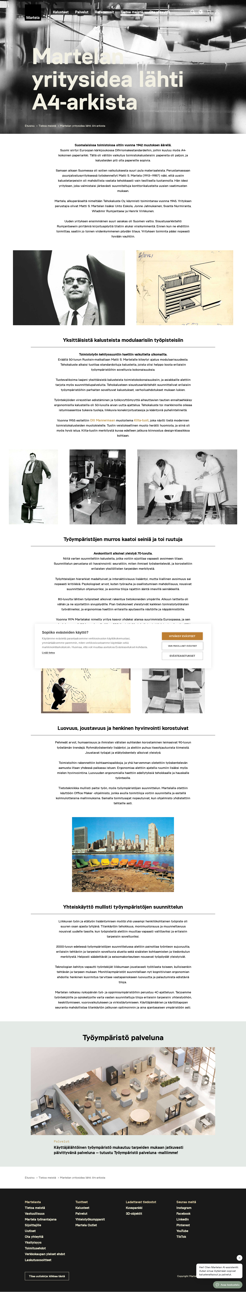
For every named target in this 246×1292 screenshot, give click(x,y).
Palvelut (81, 1213)
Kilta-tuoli (141, 420)
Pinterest (183, 1225)
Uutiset (30, 1231)
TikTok (181, 1237)
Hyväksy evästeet (182, 636)
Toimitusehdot (35, 1248)
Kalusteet (82, 1208)
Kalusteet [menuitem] (61, 12)
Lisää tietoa (48, 652)
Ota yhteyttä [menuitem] (159, 12)
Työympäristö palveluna (123, 1037)
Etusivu (30, 125)
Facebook (183, 1213)
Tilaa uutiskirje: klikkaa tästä (47, 1276)
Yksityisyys (33, 1242)
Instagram (183, 1208)
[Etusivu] (33, 12)
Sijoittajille (33, 1225)
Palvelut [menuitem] (81, 12)
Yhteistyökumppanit (90, 1219)
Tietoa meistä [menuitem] (131, 12)
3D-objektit (134, 1213)
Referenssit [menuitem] (104, 12)
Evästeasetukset (182, 655)
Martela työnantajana (41, 1219)
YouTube (182, 1231)
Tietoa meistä (47, 125)
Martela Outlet (86, 1225)
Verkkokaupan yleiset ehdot (45, 1254)
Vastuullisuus (34, 1213)
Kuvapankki (134, 1208)
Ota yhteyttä (34, 1237)
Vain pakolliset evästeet (182, 646)
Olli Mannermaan (102, 420)
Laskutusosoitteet (38, 1260)
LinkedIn (182, 1219)
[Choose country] (201, 12)
